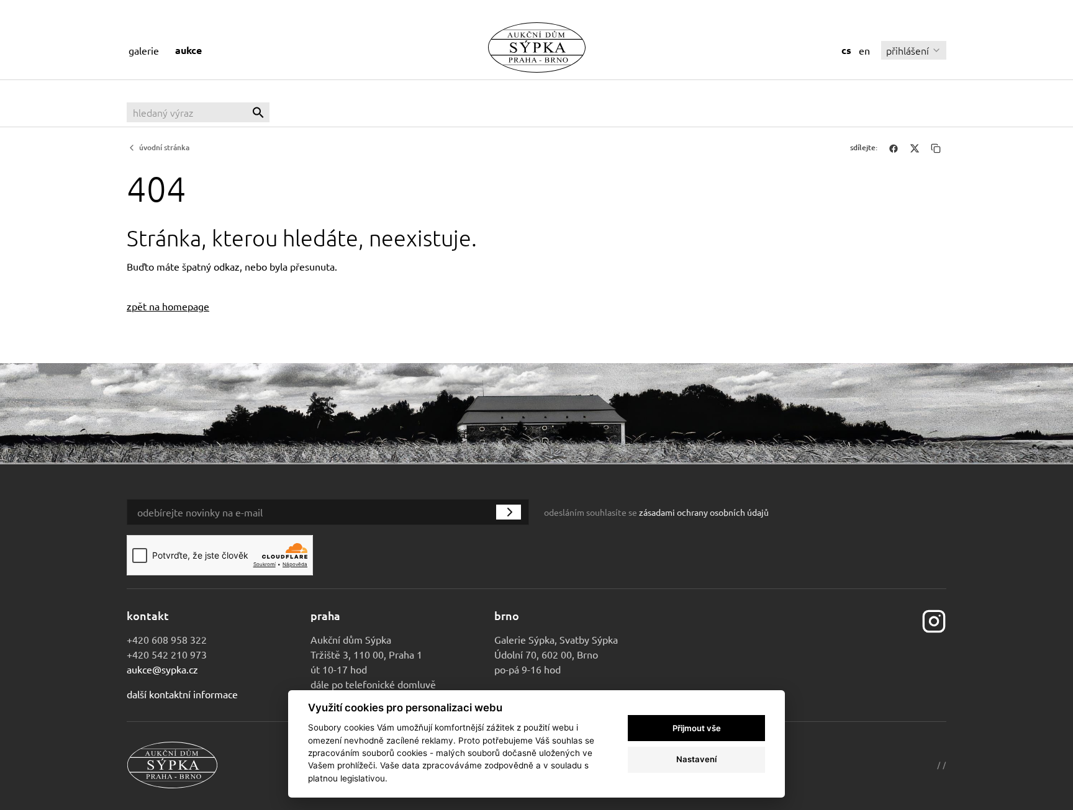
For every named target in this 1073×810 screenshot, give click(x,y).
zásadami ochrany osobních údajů (704, 512)
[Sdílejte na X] (915, 147)
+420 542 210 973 (167, 654)
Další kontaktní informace (182, 694)
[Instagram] (934, 619)
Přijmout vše (696, 728)
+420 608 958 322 (167, 639)
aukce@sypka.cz (162, 669)
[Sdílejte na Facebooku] (894, 147)
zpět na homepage (168, 306)
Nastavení (696, 759)
